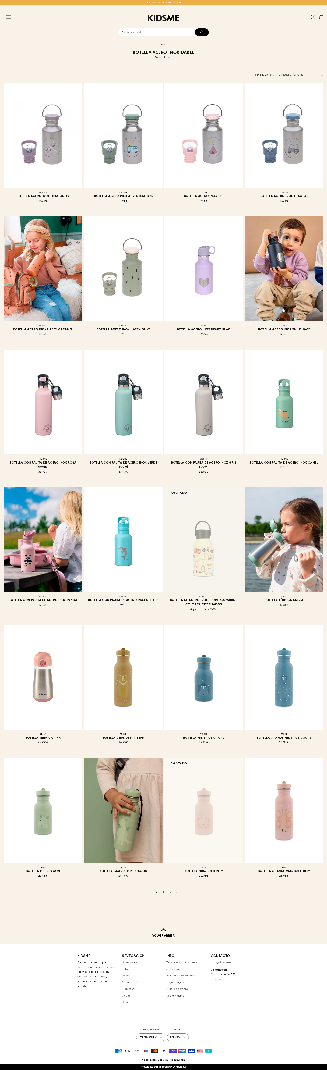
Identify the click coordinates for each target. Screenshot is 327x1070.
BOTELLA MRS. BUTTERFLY (203, 871)
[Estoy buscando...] (202, 32)
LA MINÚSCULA (179, 1067)
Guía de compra (177, 989)
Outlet (126, 995)
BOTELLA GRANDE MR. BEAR (123, 737)
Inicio (163, 45)
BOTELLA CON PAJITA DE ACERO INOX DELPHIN (123, 600)
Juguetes (128, 989)
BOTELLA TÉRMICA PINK (43, 737)
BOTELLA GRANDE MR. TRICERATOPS (284, 737)
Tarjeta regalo (175, 982)
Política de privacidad (180, 975)
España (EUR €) (148, 1037)
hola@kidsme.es (221, 962)
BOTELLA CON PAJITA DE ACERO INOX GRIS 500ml (203, 464)
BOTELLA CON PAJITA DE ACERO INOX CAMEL (284, 462)
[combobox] (163, 32)
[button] (6, 17)
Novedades (129, 962)
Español (175, 1037)
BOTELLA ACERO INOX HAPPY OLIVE (123, 329)
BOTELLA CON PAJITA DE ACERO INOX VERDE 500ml (123, 464)
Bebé (125, 969)
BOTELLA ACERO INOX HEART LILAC (203, 329)
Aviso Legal (173, 969)
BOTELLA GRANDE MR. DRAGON (123, 871)
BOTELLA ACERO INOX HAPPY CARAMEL (43, 329)
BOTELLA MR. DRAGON (43, 871)
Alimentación (130, 982)
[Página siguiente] (176, 892)
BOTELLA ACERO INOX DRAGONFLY (42, 196)
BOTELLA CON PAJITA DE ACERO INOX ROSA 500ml (43, 464)
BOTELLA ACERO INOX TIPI (203, 196)
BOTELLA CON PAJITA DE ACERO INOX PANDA (43, 600)
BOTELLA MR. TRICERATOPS (203, 737)
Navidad (127, 1002)
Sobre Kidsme (175, 995)
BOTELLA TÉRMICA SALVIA (284, 600)
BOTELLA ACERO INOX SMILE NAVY (284, 329)
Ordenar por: (265, 75)
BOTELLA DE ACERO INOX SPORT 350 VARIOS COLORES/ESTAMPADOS (203, 602)
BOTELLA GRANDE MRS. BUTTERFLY (284, 871)
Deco (125, 975)
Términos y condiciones (181, 962)
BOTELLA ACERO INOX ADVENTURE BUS (123, 196)
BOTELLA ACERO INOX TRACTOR (284, 196)
